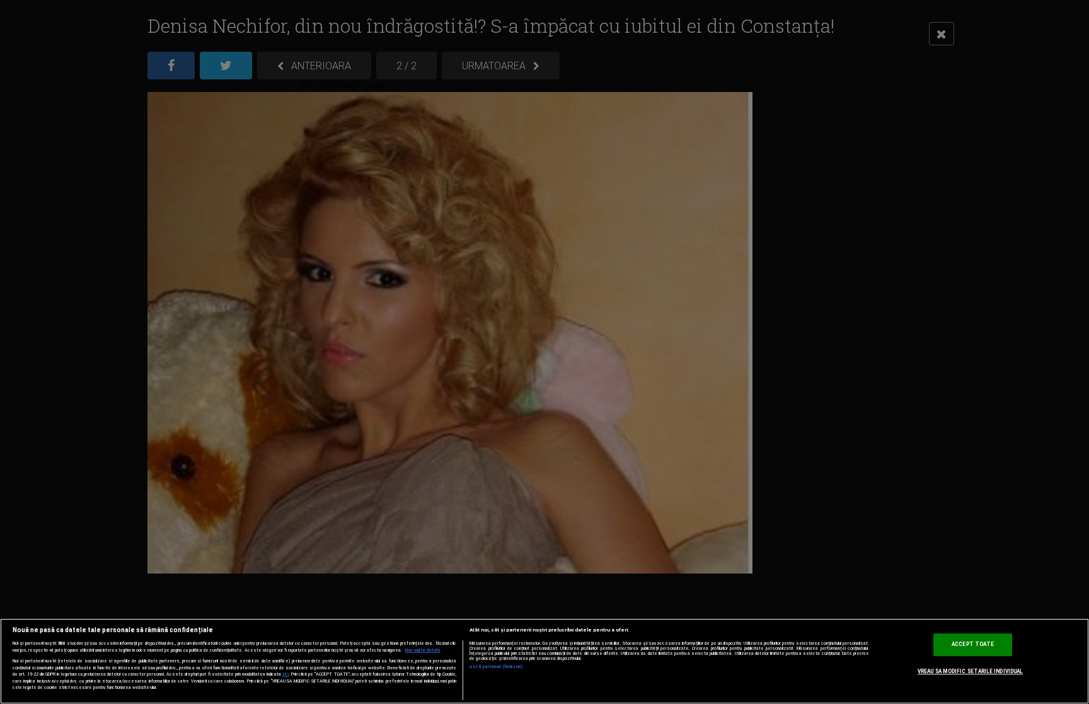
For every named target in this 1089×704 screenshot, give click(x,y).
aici (285, 674)
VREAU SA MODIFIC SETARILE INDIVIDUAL (970, 671)
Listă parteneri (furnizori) (496, 666)
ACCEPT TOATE (973, 644)
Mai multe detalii (423, 650)
